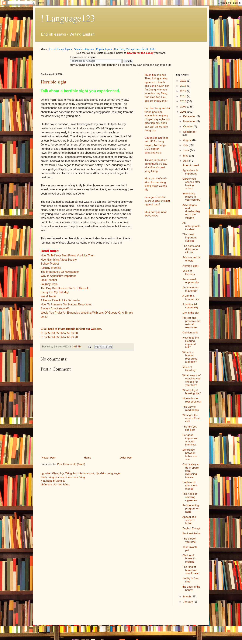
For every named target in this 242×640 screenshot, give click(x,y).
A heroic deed (190, 165)
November (189, 121)
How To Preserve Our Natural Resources (66, 304)
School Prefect (50, 263)
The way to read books (190, 408)
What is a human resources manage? (189, 357)
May (186, 155)
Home (87, 457)
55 (57, 333)
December (189, 116)
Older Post (126, 457)
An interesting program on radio (190, 508)
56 (61, 333)
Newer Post (48, 457)
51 (42, 333)
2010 (183, 101)
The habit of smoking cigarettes (189, 497)
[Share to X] (103, 347)
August (187, 140)
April (186, 160)
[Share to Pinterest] (110, 347)
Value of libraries (188, 272)
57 (64, 333)
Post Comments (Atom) (71, 464)
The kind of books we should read (190, 570)
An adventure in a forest (190, 289)
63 (49, 337)
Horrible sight (53, 82)
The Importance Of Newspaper (60, 271)
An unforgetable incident (191, 226)
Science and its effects (191, 259)
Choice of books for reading (189, 558)
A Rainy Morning (51, 267)
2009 (183, 106)
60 (76, 333)
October (188, 126)
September (189, 131)
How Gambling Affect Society (59, 259)
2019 (183, 80)
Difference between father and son (190, 454)
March (187, 596)
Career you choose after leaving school (191, 183)
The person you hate (189, 540)
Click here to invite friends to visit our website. (71, 328)
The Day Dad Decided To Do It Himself (64, 288)
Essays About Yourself (55, 308)
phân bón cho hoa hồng (55, 484)
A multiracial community (190, 306)
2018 (183, 85)
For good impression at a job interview (190, 439)
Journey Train (49, 284)
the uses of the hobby (191, 588)
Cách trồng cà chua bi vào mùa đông (63, 477)
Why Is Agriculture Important (58, 275)
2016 (183, 96)
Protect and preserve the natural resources (191, 322)
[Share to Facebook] (107, 347)
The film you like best (189, 428)
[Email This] (96, 347)
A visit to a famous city (190, 297)
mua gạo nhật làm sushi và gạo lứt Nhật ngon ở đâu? (157, 200)
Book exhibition (191, 533)
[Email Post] (89, 346)
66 (61, 337)
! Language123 (68, 18)
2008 (183, 111)
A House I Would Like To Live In (60, 300)
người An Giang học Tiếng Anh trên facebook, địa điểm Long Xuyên (81, 473)
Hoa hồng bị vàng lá (53, 480)
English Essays (191, 528)
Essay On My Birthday (55, 292)
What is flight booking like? (191, 392)
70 (76, 337)
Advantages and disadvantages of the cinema (191, 211)
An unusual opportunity (190, 281)
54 (53, 333)
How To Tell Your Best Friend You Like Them (68, 255)
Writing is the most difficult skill (191, 418)
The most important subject (189, 237)
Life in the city (190, 312)
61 (42, 337)
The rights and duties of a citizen (191, 249)
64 (53, 337)
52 (45, 333)
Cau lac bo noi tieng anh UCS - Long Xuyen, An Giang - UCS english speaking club (156, 145)
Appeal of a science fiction (189, 520)
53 (49, 333)
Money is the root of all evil (191, 400)
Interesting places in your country (191, 196)
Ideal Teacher (49, 279)
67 (64, 337)
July (186, 145)
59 (72, 333)
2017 (183, 91)
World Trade (48, 296)
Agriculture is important (190, 172)
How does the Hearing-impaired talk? (190, 342)
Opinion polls (190, 332)
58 (68, 333)
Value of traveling (188, 368)
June (186, 150)
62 (45, 337)
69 (72, 337)
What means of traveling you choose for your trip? (191, 380)
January (188, 601)
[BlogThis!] (100, 347)
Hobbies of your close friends (190, 485)
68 (68, 337)
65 (57, 337)
